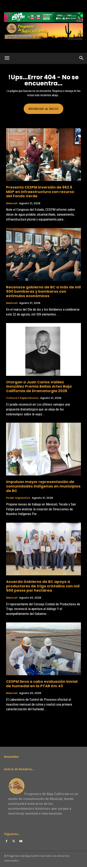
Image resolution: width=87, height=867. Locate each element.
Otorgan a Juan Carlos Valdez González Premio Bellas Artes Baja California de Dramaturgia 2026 (39, 386)
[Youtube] (20, 841)
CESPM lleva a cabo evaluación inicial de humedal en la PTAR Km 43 (41, 683)
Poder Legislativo (18, 498)
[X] (13, 841)
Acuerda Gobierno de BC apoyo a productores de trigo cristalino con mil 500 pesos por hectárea (43, 586)
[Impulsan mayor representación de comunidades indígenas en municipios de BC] (43, 449)
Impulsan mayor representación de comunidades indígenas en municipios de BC (43, 486)
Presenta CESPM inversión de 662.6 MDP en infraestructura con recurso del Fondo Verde (40, 192)
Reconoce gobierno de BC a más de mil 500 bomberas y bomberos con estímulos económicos (43, 291)
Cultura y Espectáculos (22, 398)
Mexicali (12, 203)
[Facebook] (6, 841)
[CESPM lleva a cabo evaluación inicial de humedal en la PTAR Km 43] (43, 648)
